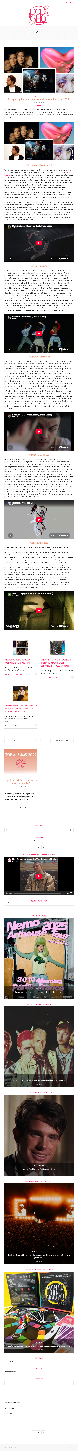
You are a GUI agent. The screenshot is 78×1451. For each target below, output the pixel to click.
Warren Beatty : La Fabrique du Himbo (39, 1169)
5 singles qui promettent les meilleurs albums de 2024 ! (39, 99)
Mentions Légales (9, 1408)
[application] (39, 876)
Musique (35, 96)
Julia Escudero (40, 102)
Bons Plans (39, 988)
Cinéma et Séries (39, 1165)
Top (73, 1447)
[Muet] (68, 893)
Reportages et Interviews (39, 1251)
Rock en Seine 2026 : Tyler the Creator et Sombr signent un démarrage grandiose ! (39, 1256)
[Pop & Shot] (39, 15)
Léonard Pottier (10, 725)
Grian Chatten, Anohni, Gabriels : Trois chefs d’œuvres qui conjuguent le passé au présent (56, 662)
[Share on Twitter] (62, 741)
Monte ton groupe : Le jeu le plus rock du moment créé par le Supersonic (39, 1346)
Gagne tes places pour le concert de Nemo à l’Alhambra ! (39, 992)
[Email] (67, 741)
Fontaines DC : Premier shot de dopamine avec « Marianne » (39, 1080)
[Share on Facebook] (59, 741)
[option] (39, 958)
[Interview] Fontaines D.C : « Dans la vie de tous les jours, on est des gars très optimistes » (20, 708)
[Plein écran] (71, 893)
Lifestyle (39, 1342)
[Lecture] (7, 893)
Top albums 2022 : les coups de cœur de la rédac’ (21, 782)
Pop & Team (7, 908)
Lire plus (39, 741)
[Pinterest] (64, 741)
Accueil (36, 37)
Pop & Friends (8, 903)
